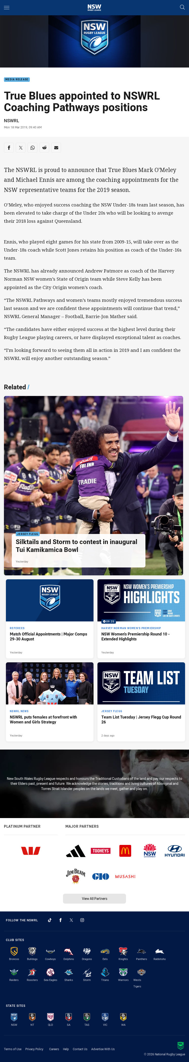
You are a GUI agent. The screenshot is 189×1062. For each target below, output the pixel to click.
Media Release (16, 79)
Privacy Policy (34, 1049)
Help (66, 1049)
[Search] (182, 7)
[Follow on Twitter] (71, 920)
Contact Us (80, 1049)
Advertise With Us (103, 1049)
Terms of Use (12, 1049)
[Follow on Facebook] (61, 920)
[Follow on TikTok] (50, 920)
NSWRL (11, 120)
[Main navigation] (6, 7)
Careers (54, 1049)
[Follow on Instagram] (82, 920)
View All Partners (94, 898)
